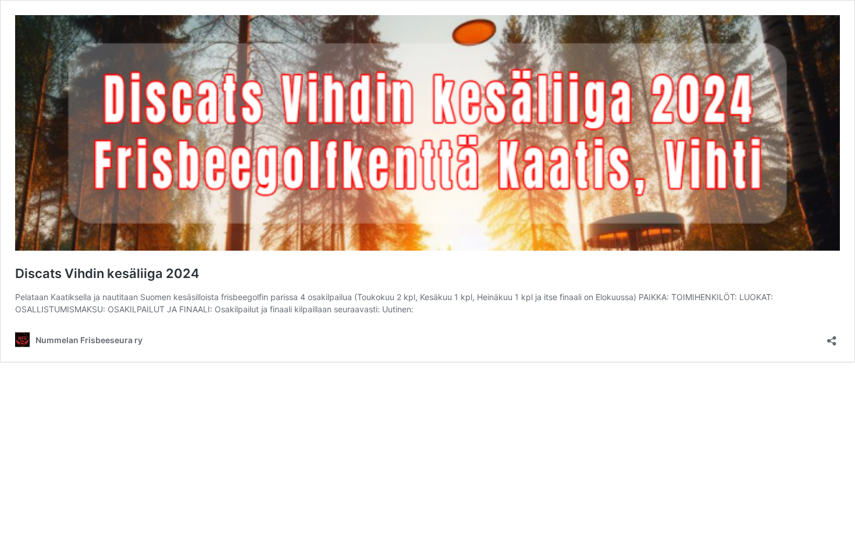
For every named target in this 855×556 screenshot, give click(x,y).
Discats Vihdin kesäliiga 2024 (107, 273)
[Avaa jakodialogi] (832, 337)
